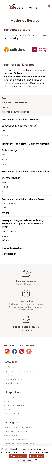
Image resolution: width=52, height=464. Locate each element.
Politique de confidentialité (16, 439)
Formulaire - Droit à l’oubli (16, 431)
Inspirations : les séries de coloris (19, 371)
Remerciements (11, 383)
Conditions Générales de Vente (19, 443)
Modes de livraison (13, 401)
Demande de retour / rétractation (20, 427)
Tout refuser (36, 456)
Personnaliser (24, 460)
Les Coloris (9, 367)
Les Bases (8, 375)
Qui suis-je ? (10, 397)
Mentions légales (12, 435)
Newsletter (9, 409)
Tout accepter (18, 456)
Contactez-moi (11, 413)
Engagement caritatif (14, 379)
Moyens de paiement (14, 405)
